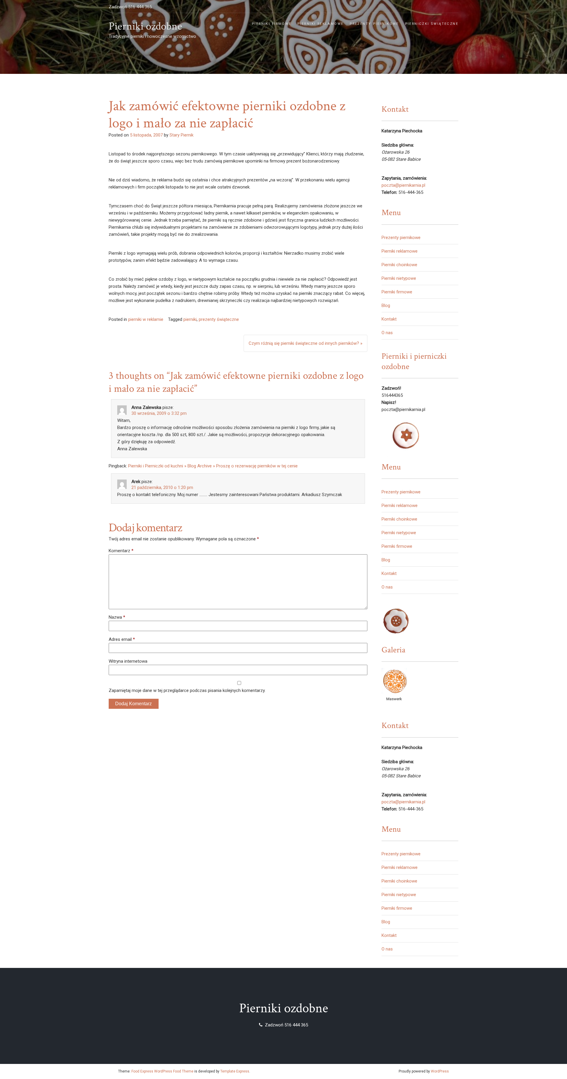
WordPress (440, 1071)
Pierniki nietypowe (399, 278)
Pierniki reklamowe (320, 24)
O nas (387, 332)
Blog (386, 305)
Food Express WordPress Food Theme (162, 1071)
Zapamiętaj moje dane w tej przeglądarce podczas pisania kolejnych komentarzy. (187, 690)
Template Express (234, 1071)
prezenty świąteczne (219, 319)
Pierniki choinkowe (399, 264)
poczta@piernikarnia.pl (403, 185)
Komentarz (121, 550)
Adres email (122, 639)
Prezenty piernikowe (374, 24)
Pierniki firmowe (271, 24)
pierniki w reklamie (145, 319)
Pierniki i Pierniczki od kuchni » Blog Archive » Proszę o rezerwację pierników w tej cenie (213, 466)
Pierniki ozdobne (145, 26)
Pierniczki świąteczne (431, 24)
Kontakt (389, 319)
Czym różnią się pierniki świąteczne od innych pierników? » (305, 343)
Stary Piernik (181, 135)
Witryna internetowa (128, 661)
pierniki (190, 319)
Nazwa (117, 617)
